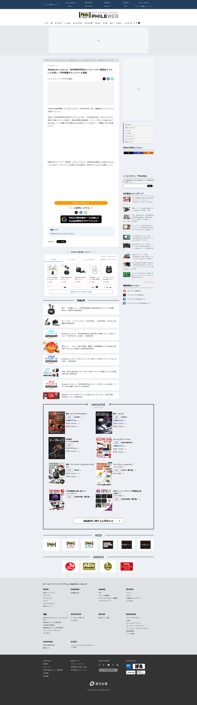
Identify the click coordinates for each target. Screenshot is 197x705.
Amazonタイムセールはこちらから (62, 233)
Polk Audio (88, 6)
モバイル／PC (47, 598)
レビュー (129, 593)
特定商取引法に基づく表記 (79, 667)
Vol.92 (123, 417)
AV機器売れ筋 (75, 593)
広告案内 (45, 664)
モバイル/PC (89, 23)
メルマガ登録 (130, 634)
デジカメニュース (129, 136)
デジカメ (97, 23)
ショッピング (128, 23)
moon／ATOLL (144, 3)
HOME (47, 60)
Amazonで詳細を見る (81, 203)
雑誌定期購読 (130, 631)
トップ (46, 23)
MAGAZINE (98, 404)
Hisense (107, 6)
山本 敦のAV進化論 (49, 625)
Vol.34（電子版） (127, 470)
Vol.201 (77, 417)
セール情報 (61, 242)
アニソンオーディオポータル (51, 630)
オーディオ (58, 23)
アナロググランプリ (104, 601)
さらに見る (129, 601)
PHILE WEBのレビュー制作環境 (52, 670)
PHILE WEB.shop (71, 448)
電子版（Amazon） (72, 423)
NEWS (46, 589)
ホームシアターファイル (133, 623)
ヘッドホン (67, 23)
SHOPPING (48, 641)
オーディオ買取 (144, 6)
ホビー (112, 23)
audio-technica (70, 3)
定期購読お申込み (71, 420)
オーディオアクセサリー (133, 618)
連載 (45, 614)
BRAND (101, 614)
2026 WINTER (126, 442)
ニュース (52, 60)
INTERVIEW (76, 614)
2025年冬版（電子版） (82, 496)
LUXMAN (125, 3)
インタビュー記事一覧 (77, 618)
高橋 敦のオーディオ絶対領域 (52, 622)
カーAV (105, 23)
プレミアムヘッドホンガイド (135, 626)
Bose (70, 6)
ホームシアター (78, 23)
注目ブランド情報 (103, 618)
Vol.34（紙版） (117, 473)
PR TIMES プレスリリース (79, 670)
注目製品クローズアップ (133, 193)
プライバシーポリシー (77, 664)
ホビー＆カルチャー (130, 139)
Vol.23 (76, 470)
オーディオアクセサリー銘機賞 (107, 598)
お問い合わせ (47, 661)
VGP (99, 593)
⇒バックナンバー (148, 282)
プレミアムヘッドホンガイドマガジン (137, 628)
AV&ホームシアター (130, 127)
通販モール (46, 648)
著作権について (75, 661)
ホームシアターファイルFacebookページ (138, 303)
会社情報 (45, 673)
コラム (128, 595)
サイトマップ (47, 667)
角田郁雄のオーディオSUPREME (53, 628)
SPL (125, 6)
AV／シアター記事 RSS (134, 291)
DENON (107, 3)
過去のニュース (129, 141)
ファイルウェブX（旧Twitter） (135, 295)
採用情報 (45, 676)
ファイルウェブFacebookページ (136, 299)
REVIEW (129, 589)
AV (52, 23)
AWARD (101, 589)
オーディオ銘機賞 (103, 595)
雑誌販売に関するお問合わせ (98, 520)
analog (128, 620)
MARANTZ (88, 3)
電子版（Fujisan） (71, 426)
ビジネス (119, 23)
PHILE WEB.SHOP (49, 645)
